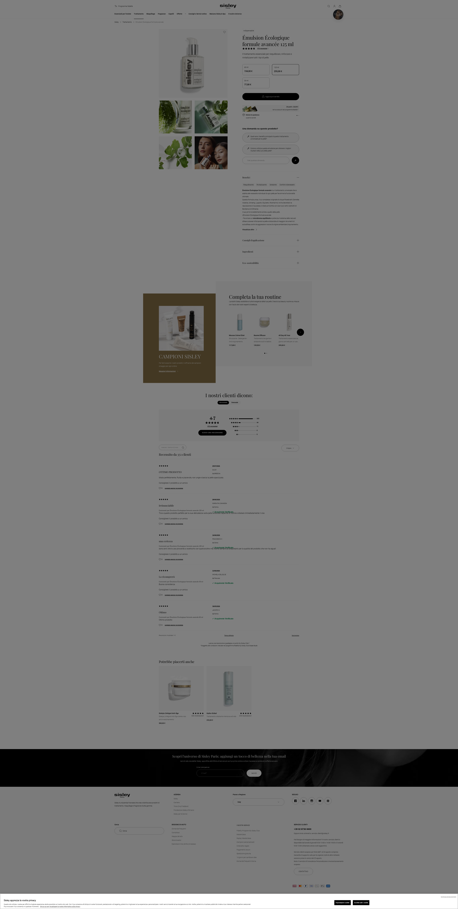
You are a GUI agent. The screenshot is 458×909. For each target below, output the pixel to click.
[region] (229, 901)
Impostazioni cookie (342, 903)
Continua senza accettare (448, 897)
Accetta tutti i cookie (361, 903)
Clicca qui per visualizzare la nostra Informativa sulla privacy (60, 906)
